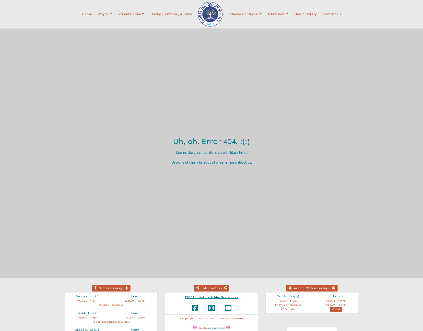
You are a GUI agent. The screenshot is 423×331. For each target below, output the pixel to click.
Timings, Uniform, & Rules (171, 14)
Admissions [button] (277, 14)
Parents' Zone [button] (129, 14)
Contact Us (332, 14)
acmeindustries (216, 328)
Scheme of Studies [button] (243, 14)
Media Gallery (305, 14)
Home (88, 14)
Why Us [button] (104, 14)
